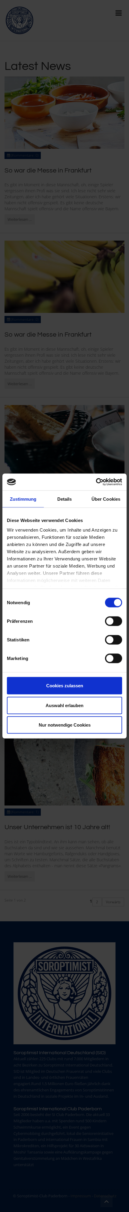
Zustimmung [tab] (23, 498)
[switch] (113, 621)
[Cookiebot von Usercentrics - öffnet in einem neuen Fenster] (96, 482)
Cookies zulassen (64, 685)
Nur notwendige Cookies (65, 725)
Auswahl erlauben (64, 705)
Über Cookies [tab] (106, 498)
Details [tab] (64, 498)
